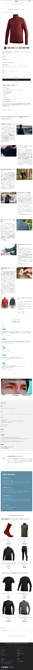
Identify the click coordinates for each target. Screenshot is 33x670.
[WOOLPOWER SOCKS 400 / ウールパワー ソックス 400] (8, 530)
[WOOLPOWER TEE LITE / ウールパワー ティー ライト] (8, 584)
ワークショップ (3, 652)
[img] (3, 328)
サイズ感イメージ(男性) (6, 99)
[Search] (31, 1)
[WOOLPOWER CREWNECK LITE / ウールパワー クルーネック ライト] (24, 584)
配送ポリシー (19, 652)
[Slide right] (30, 48)
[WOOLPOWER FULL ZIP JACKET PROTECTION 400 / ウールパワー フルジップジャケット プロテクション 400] (8, 553)
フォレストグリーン (5, 67)
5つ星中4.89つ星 (18, 321)
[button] (4, 59)
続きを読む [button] (3, 368)
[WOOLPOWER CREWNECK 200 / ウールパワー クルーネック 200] (8, 607)
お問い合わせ (2, 653)
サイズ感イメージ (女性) (21, 313)
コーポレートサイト (3, 649)
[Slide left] (3, 48)
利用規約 (18, 649)
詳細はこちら (11, 62)
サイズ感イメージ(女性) (6, 101)
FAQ (18, 635)
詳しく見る (10, 465)
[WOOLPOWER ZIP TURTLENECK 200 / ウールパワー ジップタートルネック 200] (24, 607)
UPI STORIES (3, 650)
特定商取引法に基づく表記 (20, 653)
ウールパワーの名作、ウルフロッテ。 (12, 507)
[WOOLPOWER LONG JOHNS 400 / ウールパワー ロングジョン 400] (24, 553)
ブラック (11, 67)
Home (1, 12)
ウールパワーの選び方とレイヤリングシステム (7, 446)
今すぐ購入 (16, 79)
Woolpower (3, 55)
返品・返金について (20, 650)
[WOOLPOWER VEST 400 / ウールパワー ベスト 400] (24, 530)
